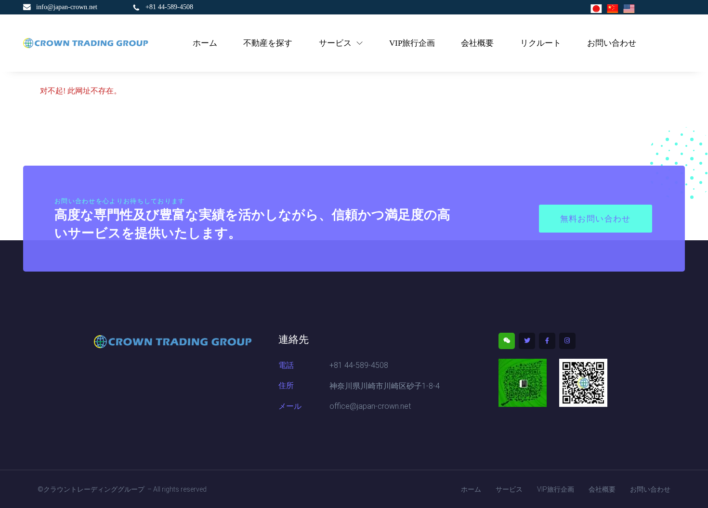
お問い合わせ (611, 43)
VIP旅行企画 (412, 43)
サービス (335, 43)
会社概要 (477, 43)
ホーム (205, 43)
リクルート (540, 43)
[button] (595, 219)
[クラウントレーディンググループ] (85, 43)
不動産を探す (267, 43)
